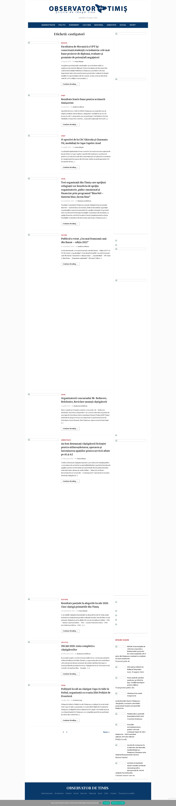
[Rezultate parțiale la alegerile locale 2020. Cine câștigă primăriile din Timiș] (43, 608)
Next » (106, 732)
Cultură (87, 25)
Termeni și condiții (126, 793)
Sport (133, 25)
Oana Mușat (79, 61)
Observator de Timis (87, 787)
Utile (106, 793)
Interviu (83, 793)
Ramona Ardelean (84, 201)
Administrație (48, 25)
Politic (62, 25)
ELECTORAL (64, 599)
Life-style (64, 642)
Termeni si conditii (118, 803)
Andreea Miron (78, 107)
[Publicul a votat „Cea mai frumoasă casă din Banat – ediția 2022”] (43, 310)
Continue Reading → (70, 84)
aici (100, 803)
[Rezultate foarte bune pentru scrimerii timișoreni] (43, 104)
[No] (173, 803)
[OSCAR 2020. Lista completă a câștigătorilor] (43, 651)
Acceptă (106, 803)
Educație (64, 43)
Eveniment (74, 25)
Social (123, 25)
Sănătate (111, 25)
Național (98, 25)
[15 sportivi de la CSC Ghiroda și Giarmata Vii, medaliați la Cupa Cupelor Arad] (43, 144)
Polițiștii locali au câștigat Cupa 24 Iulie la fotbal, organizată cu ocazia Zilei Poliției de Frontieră (85, 693)
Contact (113, 793)
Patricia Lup (77, 700)
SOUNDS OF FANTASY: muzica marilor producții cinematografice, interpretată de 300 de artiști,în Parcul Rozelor (130, 768)
